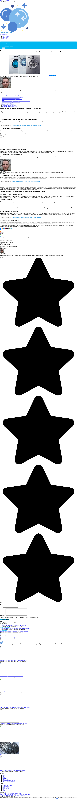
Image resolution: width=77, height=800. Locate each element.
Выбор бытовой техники (7, 785)
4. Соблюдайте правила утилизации (9, 105)
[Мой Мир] (4, 228)
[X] (7, 228)
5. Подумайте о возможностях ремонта (9, 106)
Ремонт (3, 44)
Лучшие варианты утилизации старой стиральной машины (13, 95)
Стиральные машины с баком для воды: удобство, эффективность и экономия (15, 628)
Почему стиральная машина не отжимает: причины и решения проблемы (14, 631)
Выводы (3, 100)
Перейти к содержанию (4, 0)
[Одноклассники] (2, 228)
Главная (3, 775)
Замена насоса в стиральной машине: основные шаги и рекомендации (13, 738)
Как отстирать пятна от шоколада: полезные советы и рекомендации (13, 625)
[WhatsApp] (10, 228)
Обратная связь (5, 37)
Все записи (4, 778)
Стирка (3, 48)
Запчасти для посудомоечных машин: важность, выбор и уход (12, 676)
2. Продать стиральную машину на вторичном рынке (12, 97)
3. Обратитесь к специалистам (8, 104)
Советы (3, 47)
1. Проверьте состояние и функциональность (11, 102)
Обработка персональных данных (8, 781)
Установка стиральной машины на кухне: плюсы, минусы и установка (13, 723)
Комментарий (2, 615)
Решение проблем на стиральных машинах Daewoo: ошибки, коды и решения (15, 707)
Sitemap (3, 777)
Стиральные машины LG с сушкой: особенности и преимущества (12, 795)
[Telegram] (11, 228)
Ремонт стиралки (8, 45)
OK (56, 798)
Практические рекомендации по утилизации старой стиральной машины (16, 101)
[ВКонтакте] (0, 228)
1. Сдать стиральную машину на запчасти (10, 96)
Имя (1, 604)
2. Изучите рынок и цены (7, 103)
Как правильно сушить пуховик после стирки (9, 634)
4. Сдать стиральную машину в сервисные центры (12, 99)
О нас (3, 776)
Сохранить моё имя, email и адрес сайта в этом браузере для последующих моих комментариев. (19, 617)
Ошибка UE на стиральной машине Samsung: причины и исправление (13, 660)
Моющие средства (5, 786)
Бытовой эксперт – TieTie (6, 32)
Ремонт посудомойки (9, 46)
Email (1, 606)
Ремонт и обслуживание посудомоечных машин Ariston (10, 691)
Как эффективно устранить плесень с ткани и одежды (10, 793)
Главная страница (5, 36)
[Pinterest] (5, 228)
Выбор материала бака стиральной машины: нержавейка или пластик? (13, 754)
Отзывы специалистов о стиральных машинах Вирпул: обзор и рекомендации (15, 794)
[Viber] (8, 228)
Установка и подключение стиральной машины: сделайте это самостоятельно (15, 637)
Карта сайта (4, 38)
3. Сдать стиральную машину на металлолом (11, 98)
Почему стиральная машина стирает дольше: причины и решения (12, 770)
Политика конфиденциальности (8, 780)
